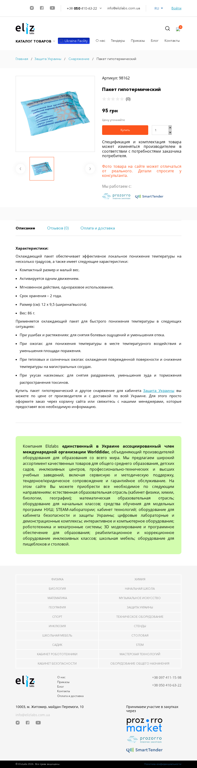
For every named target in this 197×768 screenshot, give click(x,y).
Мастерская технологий (140, 654)
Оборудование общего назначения (139, 663)
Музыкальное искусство (140, 598)
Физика (57, 579)
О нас (100, 40)
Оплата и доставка (70, 696)
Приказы (138, 40)
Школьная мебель (57, 635)
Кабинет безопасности (57, 663)
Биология (57, 588)
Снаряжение (78, 59)
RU (157, 8)
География (57, 607)
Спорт (57, 616)
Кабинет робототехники (57, 654)
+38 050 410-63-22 (166, 685)
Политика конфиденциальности (162, 764)
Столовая (139, 635)
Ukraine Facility (76, 41)
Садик (57, 645)
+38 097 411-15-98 (166, 677)
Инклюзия (57, 626)
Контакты (172, 40)
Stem (140, 645)
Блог (155, 40)
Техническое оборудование (139, 616)
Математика (57, 598)
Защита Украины (47, 59)
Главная (22, 59)
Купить (125, 130)
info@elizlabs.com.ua (123, 8)
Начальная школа (140, 588)
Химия (140, 579)
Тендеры (118, 40)
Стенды (140, 626)
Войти (176, 8)
